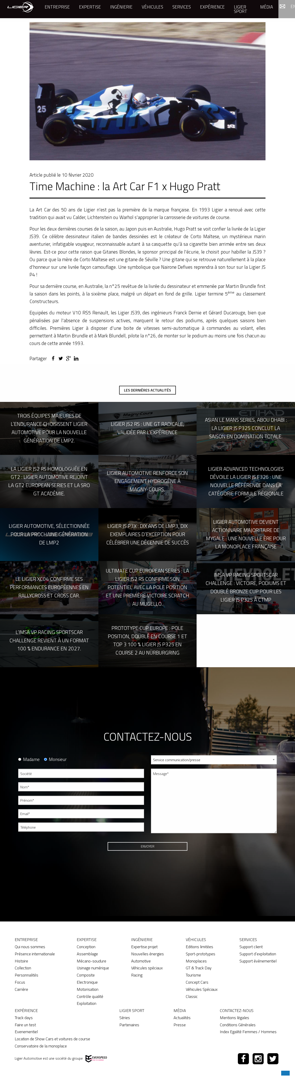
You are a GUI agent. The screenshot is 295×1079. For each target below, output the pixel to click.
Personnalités (26, 975)
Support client (251, 947)
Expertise (90, 6)
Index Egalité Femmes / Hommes (248, 1032)
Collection (23, 968)
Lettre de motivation (165, 857)
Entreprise (57, 6)
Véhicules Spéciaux (202, 989)
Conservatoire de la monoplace (41, 1046)
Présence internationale (35, 954)
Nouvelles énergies (147, 954)
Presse (180, 1025)
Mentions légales (234, 1018)
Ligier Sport (240, 9)
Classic (192, 996)
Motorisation (87, 989)
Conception (86, 947)
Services (181, 6)
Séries (124, 1018)
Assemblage (87, 954)
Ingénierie (121, 6)
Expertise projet (144, 947)
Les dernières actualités (147, 390)
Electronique (87, 982)
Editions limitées (199, 947)
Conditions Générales (238, 1025)
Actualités (182, 1018)
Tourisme (193, 975)
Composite (86, 975)
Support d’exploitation (257, 954)
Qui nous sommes (30, 947)
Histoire (21, 961)
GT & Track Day (199, 968)
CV (153, 840)
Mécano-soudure (91, 961)
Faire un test (25, 1025)
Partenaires (129, 1025)
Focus (20, 982)
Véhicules (152, 6)
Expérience (212, 6)
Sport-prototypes (200, 954)
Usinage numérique (93, 968)
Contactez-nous (237, 1010)
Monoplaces (196, 961)
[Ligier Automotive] (20, 7)
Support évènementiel (258, 961)
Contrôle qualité (90, 996)
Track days (24, 1018)
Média (266, 6)
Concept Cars (197, 982)
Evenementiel (26, 1032)
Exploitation (86, 1003)
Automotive (141, 961)
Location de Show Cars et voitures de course (52, 1039)
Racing (136, 975)
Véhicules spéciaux (147, 968)
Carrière (21, 989)
